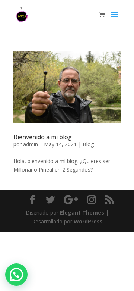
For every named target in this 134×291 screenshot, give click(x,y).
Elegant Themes (82, 212)
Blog (88, 144)
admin (30, 144)
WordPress (88, 221)
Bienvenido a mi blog (42, 137)
